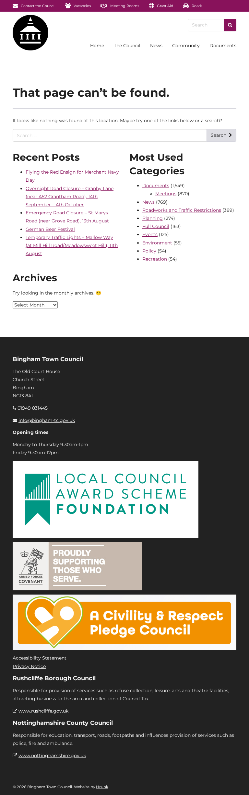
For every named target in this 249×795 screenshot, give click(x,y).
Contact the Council (37, 6)
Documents (222, 45)
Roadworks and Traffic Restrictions (181, 210)
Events (150, 234)
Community (186, 45)
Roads (196, 6)
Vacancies (82, 6)
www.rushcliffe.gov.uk (43, 711)
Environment (157, 243)
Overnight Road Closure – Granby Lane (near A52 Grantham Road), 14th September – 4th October (69, 197)
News (156, 45)
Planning (152, 218)
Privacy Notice (29, 666)
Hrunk (102, 786)
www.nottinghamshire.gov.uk (52, 755)
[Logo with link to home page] (30, 32)
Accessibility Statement (39, 658)
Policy (149, 251)
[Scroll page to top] (236, 782)
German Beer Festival (50, 229)
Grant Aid (164, 6)
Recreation (154, 259)
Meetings (165, 194)
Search (218, 135)
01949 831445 (33, 408)
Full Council (155, 226)
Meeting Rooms (124, 6)
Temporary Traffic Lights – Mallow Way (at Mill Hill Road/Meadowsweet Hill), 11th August (72, 245)
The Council (127, 45)
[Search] (230, 25)
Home (97, 45)
